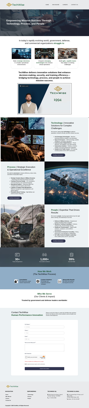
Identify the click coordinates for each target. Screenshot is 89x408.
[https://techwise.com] (23, 5)
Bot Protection (28, 353)
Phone (26, 330)
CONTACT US (74, 4)
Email (26, 336)
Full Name (27, 324)
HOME (47, 4)
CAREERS (65, 4)
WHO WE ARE (55, 4)
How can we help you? (30, 342)
